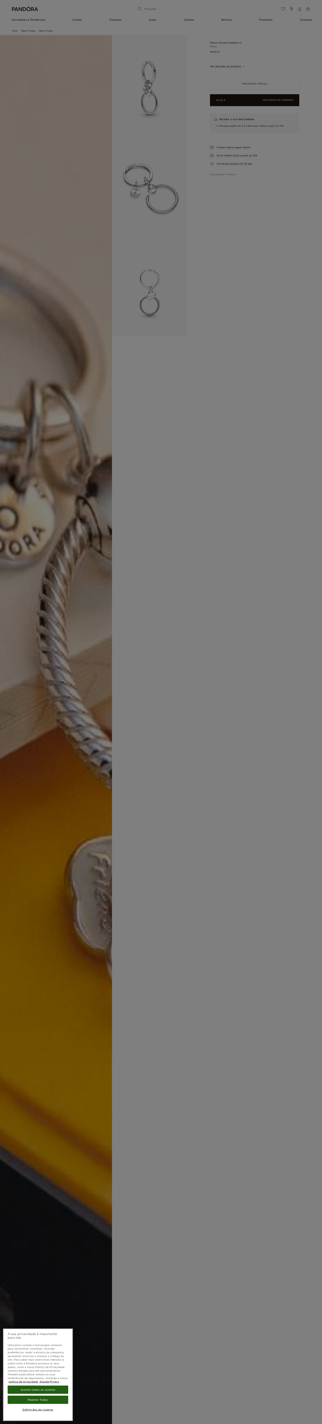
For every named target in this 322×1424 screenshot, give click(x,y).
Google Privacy (49, 1381)
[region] (38, 1374)
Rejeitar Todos (38, 1399)
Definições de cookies (38, 1409)
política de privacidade (23, 1381)
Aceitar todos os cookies (38, 1389)
